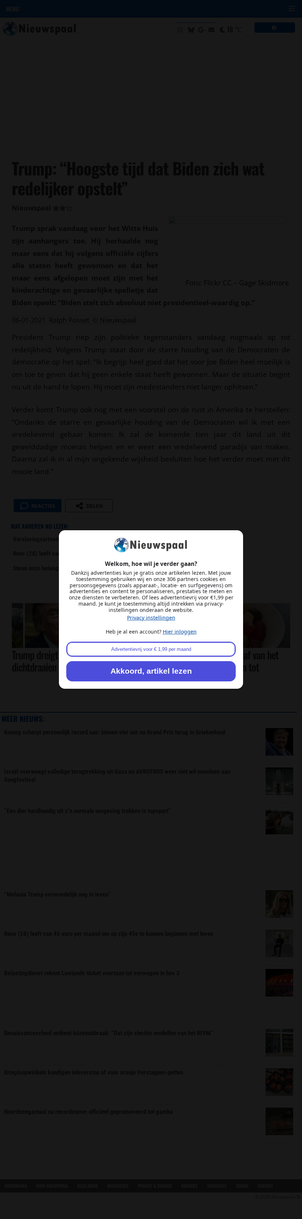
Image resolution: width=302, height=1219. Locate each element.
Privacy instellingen (151, 617)
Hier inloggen (180, 631)
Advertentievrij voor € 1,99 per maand (151, 649)
